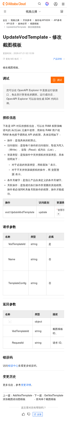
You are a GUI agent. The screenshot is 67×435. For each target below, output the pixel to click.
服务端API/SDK (42, 19)
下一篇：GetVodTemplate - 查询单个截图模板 (48, 397)
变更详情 (26, 384)
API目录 (10, 23)
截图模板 (34, 23)
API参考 (58, 19)
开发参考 (27, 19)
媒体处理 (22, 23)
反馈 (39, 414)
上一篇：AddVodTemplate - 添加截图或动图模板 (18, 397)
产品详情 (57, 58)
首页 (5, 20)
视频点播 (15, 19)
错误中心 (13, 365)
